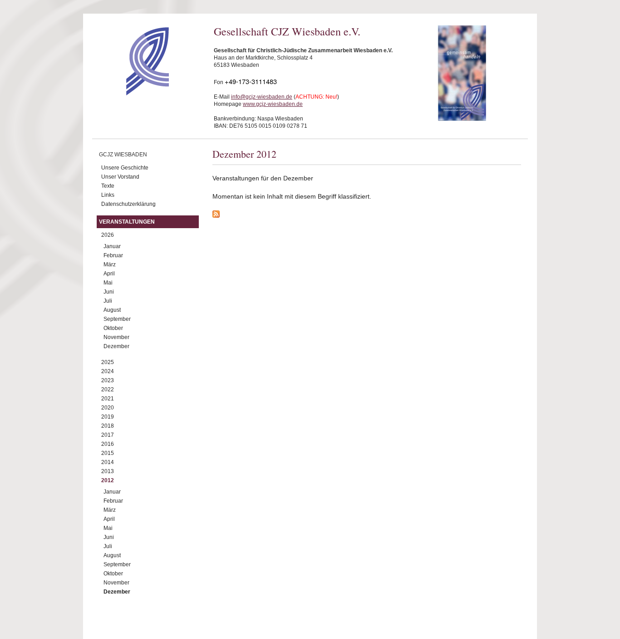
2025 (107, 362)
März (109, 264)
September (117, 319)
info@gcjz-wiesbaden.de (261, 97)
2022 (107, 389)
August (112, 310)
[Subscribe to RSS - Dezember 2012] (366, 215)
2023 (107, 380)
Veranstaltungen (127, 222)
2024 (107, 371)
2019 (107, 417)
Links (107, 195)
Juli (107, 301)
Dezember (116, 346)
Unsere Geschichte (124, 168)
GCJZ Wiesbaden (123, 154)
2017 (107, 435)
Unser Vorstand (120, 177)
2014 (107, 462)
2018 (107, 426)
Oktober (113, 328)
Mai (108, 283)
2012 (107, 480)
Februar (113, 255)
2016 (107, 444)
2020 (107, 407)
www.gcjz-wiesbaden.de (273, 104)
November (116, 337)
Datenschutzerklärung (128, 204)
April (109, 273)
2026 (107, 235)
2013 (107, 471)
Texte (107, 186)
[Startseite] (131, 93)
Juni (108, 292)
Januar (112, 246)
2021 (107, 398)
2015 (107, 453)
